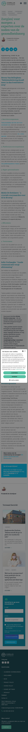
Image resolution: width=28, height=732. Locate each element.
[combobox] (23, 351)
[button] (14, 380)
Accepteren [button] (14, 372)
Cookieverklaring (19, 369)
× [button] (24, 351)
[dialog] (14, 366)
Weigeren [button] (14, 376)
